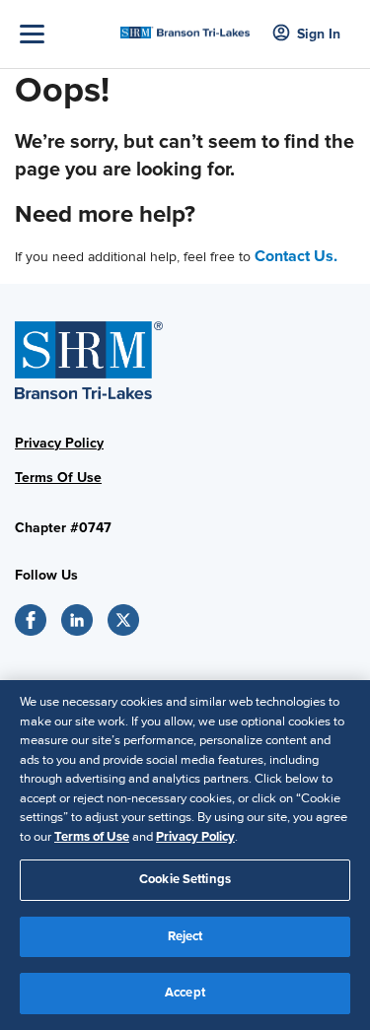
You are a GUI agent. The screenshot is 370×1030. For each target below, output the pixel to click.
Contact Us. (296, 256)
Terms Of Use (58, 477)
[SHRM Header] (185, 27)
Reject (185, 936)
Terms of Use (91, 837)
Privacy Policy (59, 443)
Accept (185, 992)
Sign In (318, 34)
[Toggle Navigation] (65, 34)
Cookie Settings (185, 879)
